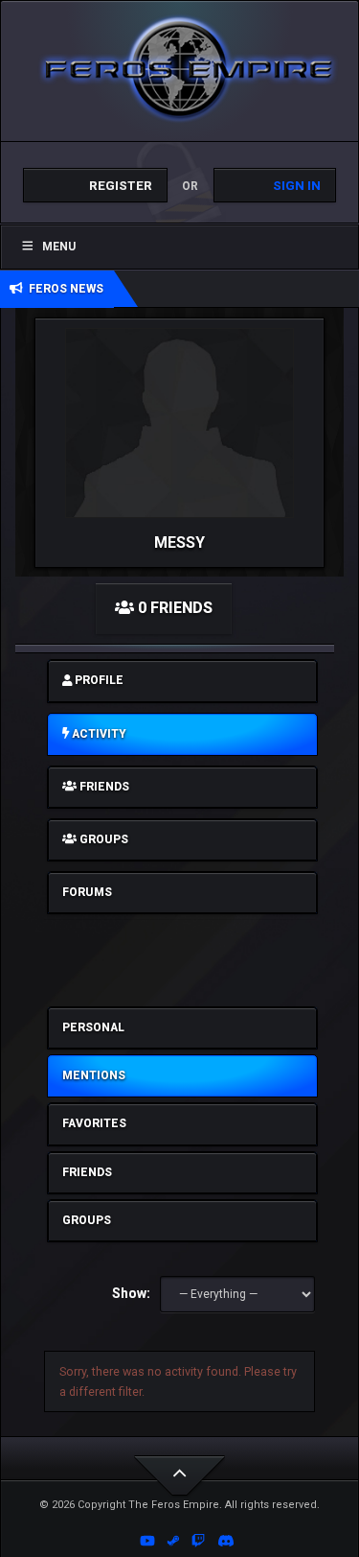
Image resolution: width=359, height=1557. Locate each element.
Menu (59, 246)
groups (102, 839)
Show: (131, 1293)
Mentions (93, 1075)
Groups (86, 1220)
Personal (93, 1027)
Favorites (94, 1123)
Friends (87, 1172)
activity (97, 734)
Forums (87, 892)
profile (97, 680)
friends (103, 786)
